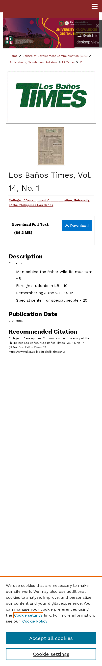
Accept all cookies (51, 638)
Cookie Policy (34, 621)
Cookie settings (28, 615)
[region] (51, 621)
